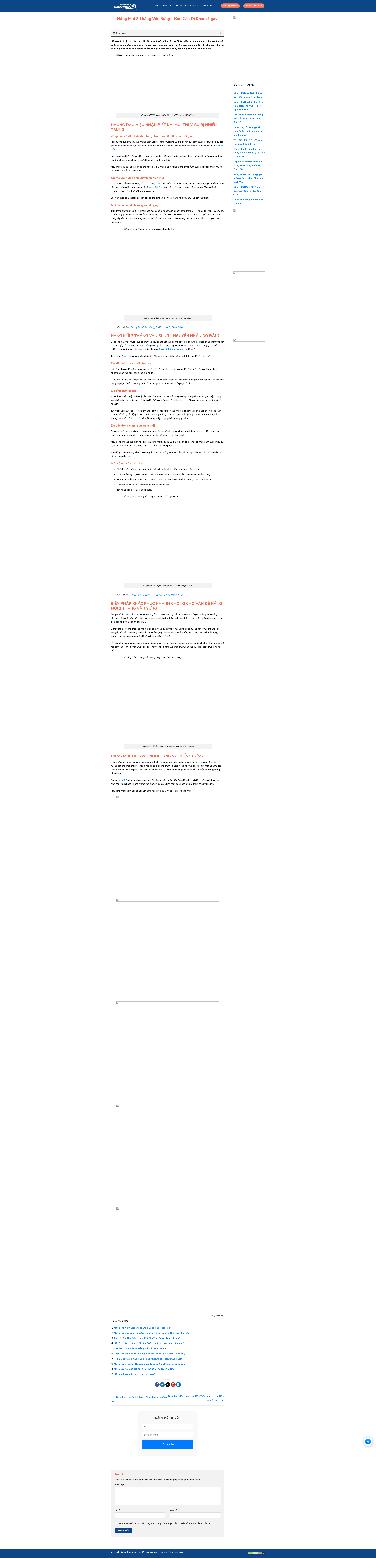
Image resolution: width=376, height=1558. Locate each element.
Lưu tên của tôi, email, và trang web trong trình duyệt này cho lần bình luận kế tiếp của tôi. (165, 1523)
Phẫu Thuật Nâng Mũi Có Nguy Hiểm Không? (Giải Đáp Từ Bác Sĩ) (149, 1353)
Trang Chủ (159, 6)
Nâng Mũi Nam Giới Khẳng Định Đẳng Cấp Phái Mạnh (142, 1327)
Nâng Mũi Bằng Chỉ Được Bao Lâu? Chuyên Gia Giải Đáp (144, 1369)
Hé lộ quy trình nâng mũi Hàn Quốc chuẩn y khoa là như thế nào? (149, 1343)
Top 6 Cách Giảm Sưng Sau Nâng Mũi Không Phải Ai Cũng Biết (148, 1358)
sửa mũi (121, 780)
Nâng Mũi (175, 6)
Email (173, 1509)
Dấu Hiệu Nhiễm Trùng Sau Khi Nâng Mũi (156, 595)
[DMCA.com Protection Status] (256, 1552)
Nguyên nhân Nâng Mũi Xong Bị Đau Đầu (157, 327)
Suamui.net (134, 1551)
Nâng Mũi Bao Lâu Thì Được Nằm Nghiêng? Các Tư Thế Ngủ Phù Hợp (151, 1333)
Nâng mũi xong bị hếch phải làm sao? (134, 1374)
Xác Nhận (167, 1444)
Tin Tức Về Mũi (192, 6)
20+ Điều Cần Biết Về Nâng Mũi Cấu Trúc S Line (140, 1348)
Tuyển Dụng (208, 6)
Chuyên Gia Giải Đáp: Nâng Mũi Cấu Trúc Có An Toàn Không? (147, 1338)
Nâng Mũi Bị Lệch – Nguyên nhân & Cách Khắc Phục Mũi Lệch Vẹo (149, 1364)
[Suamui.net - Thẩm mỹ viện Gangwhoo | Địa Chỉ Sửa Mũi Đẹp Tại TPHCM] (126, 6)
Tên (117, 1509)
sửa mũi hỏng (155, 187)
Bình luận (120, 1484)
